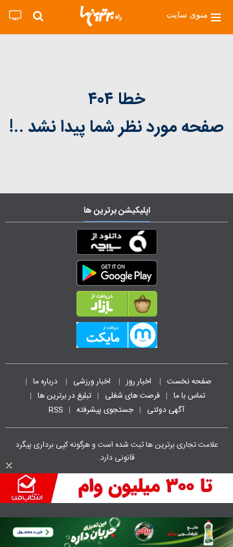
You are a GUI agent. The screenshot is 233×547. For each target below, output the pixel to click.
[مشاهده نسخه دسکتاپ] (15, 16)
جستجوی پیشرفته (104, 409)
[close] (9, 465)
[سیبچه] (116, 244)
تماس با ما (190, 395)
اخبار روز (139, 381)
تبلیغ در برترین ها (64, 395)
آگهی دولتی (165, 409)
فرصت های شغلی (132, 395)
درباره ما (46, 381)
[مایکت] (116, 337)
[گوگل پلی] (116, 275)
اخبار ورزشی (93, 381)
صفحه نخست (189, 381)
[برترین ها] (101, 16)
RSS (56, 409)
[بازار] (116, 306)
